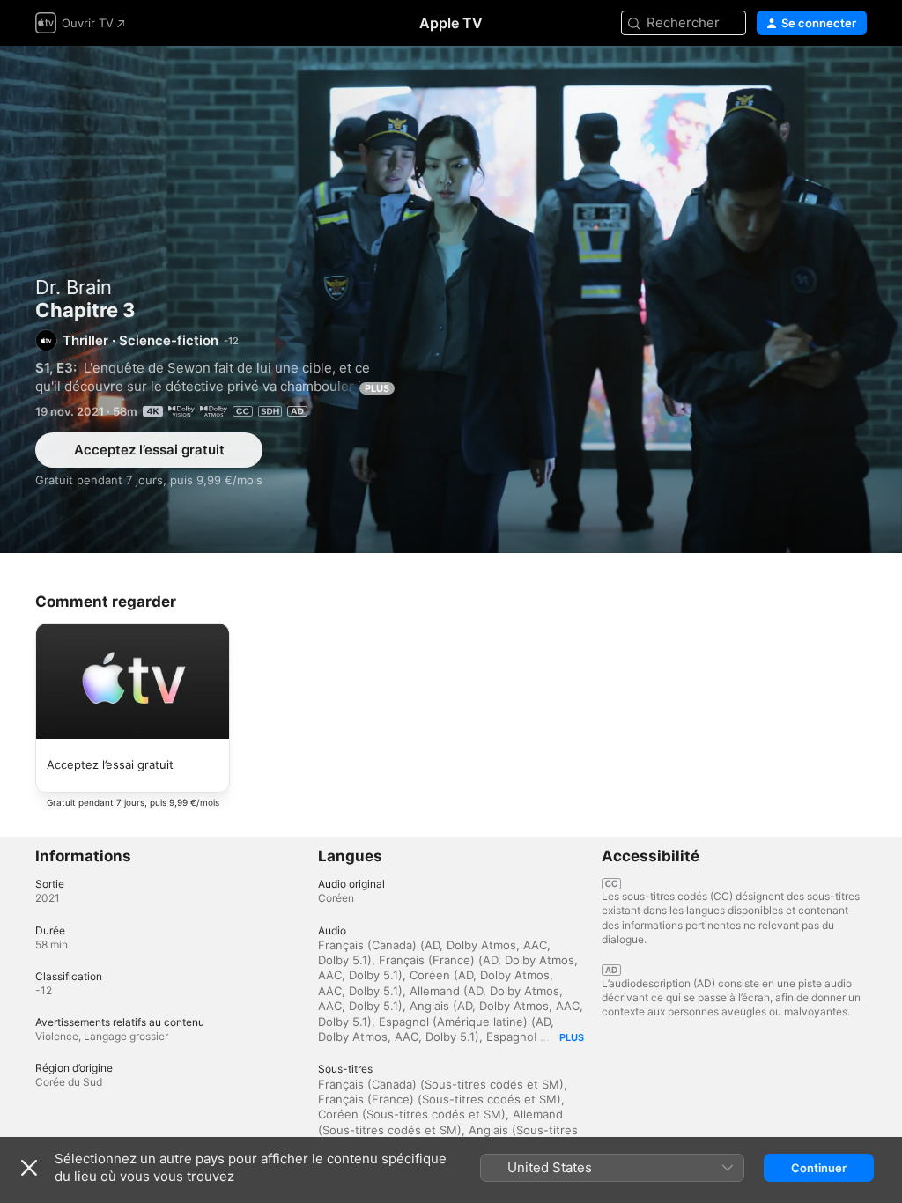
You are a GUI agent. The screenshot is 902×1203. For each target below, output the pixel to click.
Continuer (819, 1168)
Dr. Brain (73, 287)
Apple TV (451, 23)
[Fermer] (29, 1168)
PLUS (377, 388)
